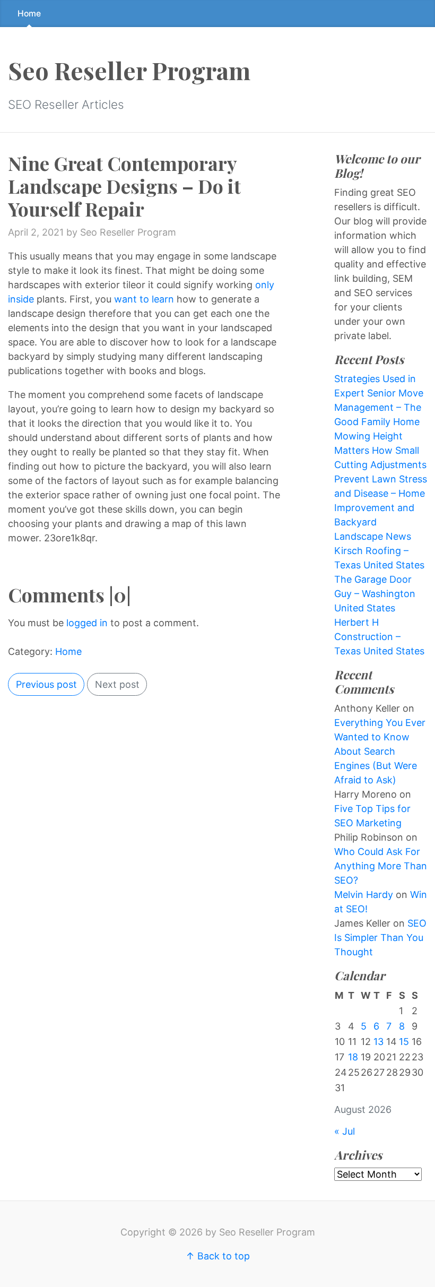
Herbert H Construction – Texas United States (379, 637)
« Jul (344, 1131)
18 (353, 1057)
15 (404, 1041)
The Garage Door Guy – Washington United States (374, 594)
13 (378, 1041)
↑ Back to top (218, 1256)
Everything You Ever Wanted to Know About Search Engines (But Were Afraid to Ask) (379, 751)
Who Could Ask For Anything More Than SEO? (380, 866)
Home (29, 13)
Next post (117, 684)
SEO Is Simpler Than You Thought (380, 937)
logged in (87, 622)
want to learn (145, 299)
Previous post (46, 684)
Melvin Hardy (363, 894)
